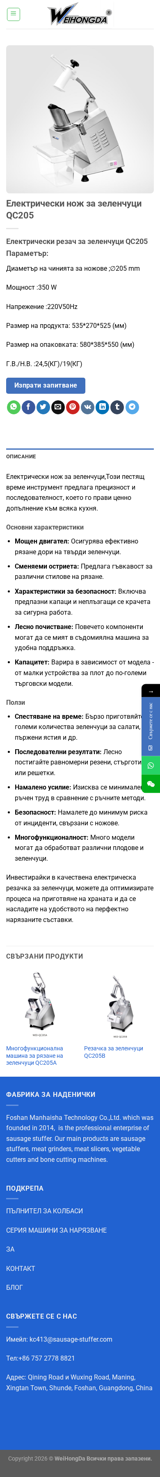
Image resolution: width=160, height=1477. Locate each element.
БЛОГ (14, 1287)
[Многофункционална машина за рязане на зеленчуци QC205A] (41, 1005)
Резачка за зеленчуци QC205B (113, 1052)
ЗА (10, 1249)
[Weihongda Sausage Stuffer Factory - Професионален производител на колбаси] (80, 14)
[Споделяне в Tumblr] (117, 407)
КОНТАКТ (20, 1269)
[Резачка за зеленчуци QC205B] (119, 1005)
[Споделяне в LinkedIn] (102, 407)
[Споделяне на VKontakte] (87, 407)
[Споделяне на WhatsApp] (14, 407)
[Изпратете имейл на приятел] (58, 407)
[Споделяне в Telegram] (132, 407)
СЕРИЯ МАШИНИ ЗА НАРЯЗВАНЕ (56, 1230)
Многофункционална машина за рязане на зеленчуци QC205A (34, 1055)
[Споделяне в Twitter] (43, 407)
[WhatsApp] (151, 765)
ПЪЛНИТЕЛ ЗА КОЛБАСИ (44, 1211)
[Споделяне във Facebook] (28, 407)
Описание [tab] (21, 456)
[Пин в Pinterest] (73, 407)
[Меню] (14, 14)
